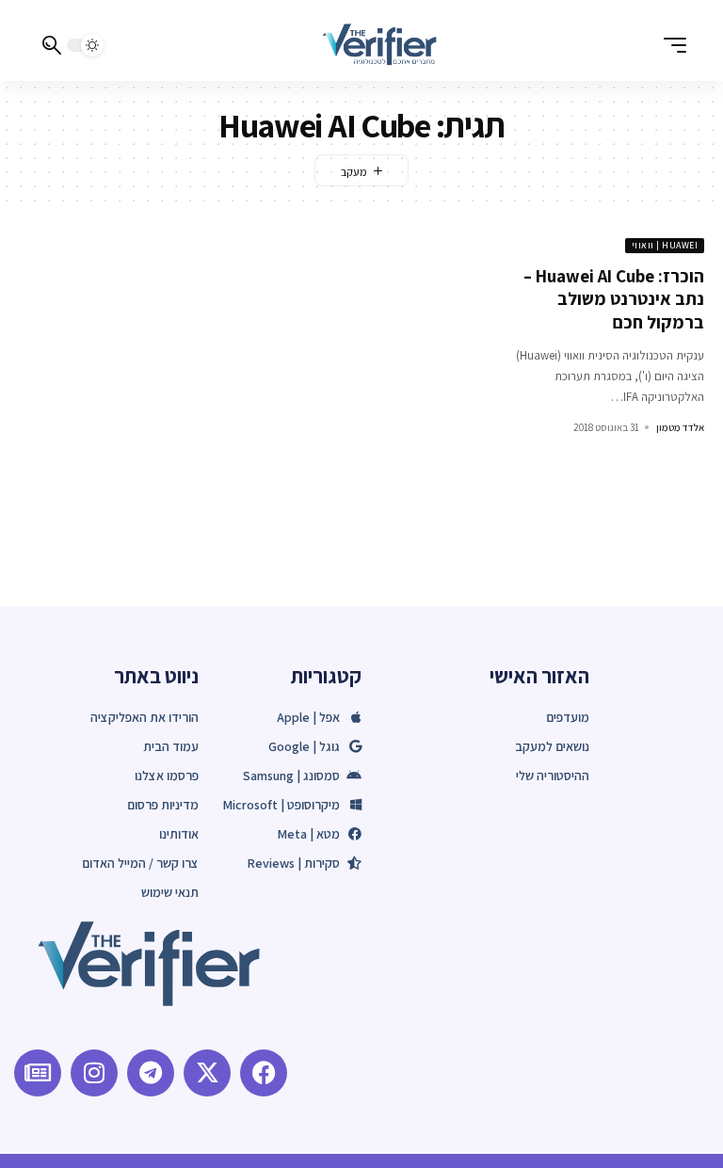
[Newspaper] (37, 1072)
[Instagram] (94, 1072)
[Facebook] (263, 1072)
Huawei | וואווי (665, 245)
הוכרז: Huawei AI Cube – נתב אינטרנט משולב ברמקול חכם (613, 298)
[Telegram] (150, 1072)
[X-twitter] (207, 1072)
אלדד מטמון (680, 427)
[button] (670, 45)
